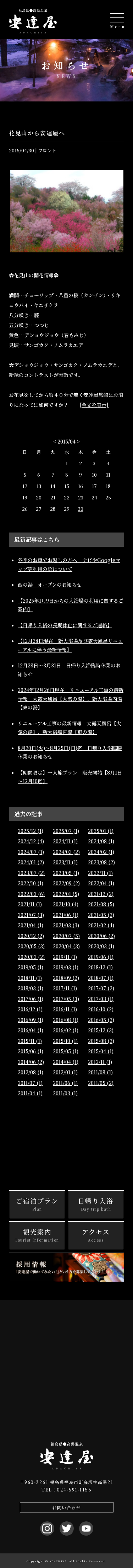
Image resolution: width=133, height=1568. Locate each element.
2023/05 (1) (66, 872)
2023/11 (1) (65, 862)
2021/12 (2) (100, 893)
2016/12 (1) (30, 1009)
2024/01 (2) (31, 862)
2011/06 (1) (65, 1082)
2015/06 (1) (30, 1051)
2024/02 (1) (101, 851)
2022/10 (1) (30, 883)
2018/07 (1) (100, 977)
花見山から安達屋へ (37, 133)
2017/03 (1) (100, 998)
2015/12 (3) (100, 1030)
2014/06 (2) (31, 1061)
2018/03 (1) (30, 988)
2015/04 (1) (100, 1051)
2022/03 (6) (31, 893)
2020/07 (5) (66, 935)
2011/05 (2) (100, 1082)
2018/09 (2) (66, 977)
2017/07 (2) (101, 988)
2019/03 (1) (65, 967)
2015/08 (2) (101, 1040)
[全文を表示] (94, 404)
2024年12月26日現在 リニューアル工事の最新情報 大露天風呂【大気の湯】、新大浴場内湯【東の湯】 (70, 698)
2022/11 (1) (100, 872)
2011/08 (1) (100, 1072)
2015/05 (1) (65, 1051)
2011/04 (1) (30, 1093)
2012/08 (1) (30, 1072)
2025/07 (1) (66, 830)
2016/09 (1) (30, 1019)
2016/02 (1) (65, 1030)
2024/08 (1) (101, 841)
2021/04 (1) (30, 925)
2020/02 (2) (31, 956)
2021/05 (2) (101, 914)
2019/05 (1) (30, 967)
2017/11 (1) (65, 988)
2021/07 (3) (31, 914)
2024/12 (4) (31, 841)
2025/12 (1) (30, 830)
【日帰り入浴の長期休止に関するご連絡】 (65, 625)
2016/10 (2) (100, 1009)
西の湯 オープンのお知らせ (50, 584)
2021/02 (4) (101, 925)
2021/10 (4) (65, 904)
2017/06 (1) (30, 998)
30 (80, 508)
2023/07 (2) (31, 872)
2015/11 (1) (30, 1040)
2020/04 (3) (66, 946)
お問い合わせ (66, 1507)
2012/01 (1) (65, 1072)
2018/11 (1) (30, 977)
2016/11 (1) (65, 1009)
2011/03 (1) (65, 1093)
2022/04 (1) (101, 883)
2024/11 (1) (65, 841)
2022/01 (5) (66, 893)
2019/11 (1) (65, 956)
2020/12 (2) (31, 935)
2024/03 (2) (66, 851)
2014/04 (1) (65, 1061)
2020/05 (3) (31, 946)
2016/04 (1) (30, 1030)
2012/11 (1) (100, 1061)
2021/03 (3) (66, 925)
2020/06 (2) (101, 935)
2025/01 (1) (100, 830)
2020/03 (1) (101, 946)
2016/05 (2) (101, 1019)
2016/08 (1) (65, 1019)
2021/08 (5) (101, 904)
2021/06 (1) (65, 914)
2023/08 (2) (101, 862)
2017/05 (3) (66, 998)
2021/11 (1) (30, 904)
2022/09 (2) (66, 883)
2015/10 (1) (65, 1040)
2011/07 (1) (30, 1082)
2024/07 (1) (31, 851)
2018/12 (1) (100, 967)
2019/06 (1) (100, 956)
